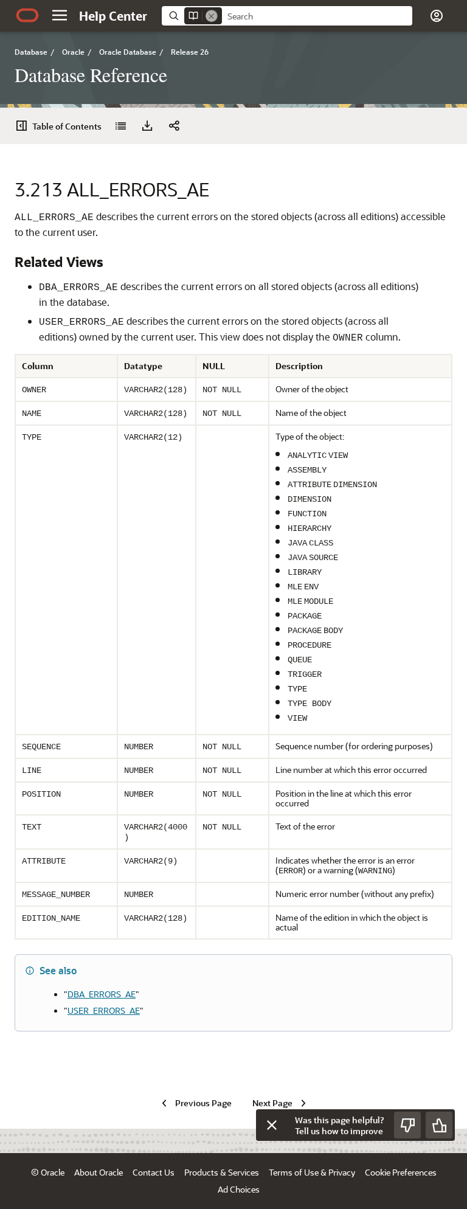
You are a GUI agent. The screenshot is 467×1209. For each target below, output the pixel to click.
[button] (59, 15)
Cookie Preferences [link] (401, 1172)
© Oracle (47, 1172)
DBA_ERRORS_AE (101, 994)
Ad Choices (239, 1189)
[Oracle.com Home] (27, 15)
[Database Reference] (120, 126)
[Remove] (211, 16)
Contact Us (154, 1172)
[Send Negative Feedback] (407, 1125)
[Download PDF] (147, 126)
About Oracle (98, 1172)
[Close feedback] (271, 1125)
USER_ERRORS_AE (103, 1010)
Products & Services (221, 1172)
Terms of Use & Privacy (312, 1172)
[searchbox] (317, 16)
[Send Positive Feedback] (439, 1125)
